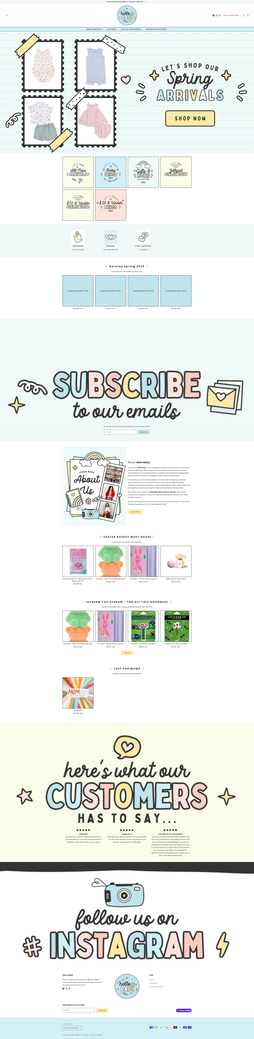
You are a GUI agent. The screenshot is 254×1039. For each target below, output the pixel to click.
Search (152, 980)
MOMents (78, 710)
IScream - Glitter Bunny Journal (143, 579)
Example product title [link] (78, 291)
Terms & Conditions (156, 987)
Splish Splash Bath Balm (176, 579)
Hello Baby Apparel (73, 1035)
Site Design (84, 1035)
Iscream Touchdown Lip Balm (143, 644)
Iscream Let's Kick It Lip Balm (176, 644)
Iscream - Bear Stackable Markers (110, 579)
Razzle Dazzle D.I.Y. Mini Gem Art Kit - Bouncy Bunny (78, 580)
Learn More (135, 512)
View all (127, 653)
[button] (7, 15)
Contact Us (153, 983)
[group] (127, 92)
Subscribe (144, 432)
